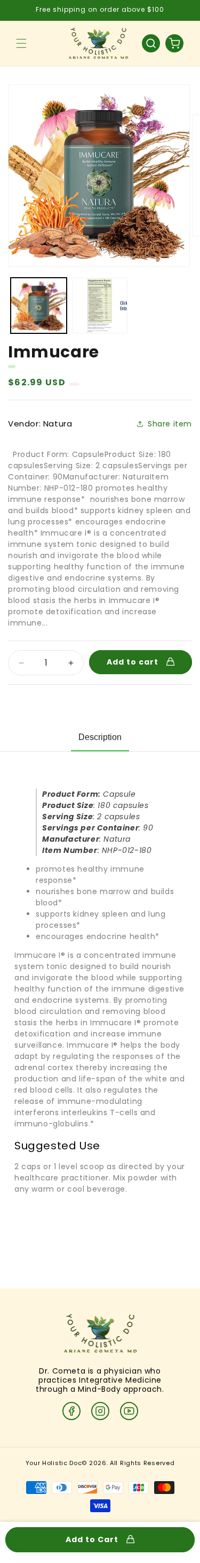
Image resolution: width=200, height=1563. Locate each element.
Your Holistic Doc (54, 1463)
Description (100, 737)
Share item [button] (170, 423)
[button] (21, 43)
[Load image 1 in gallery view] (39, 306)
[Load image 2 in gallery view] (100, 306)
